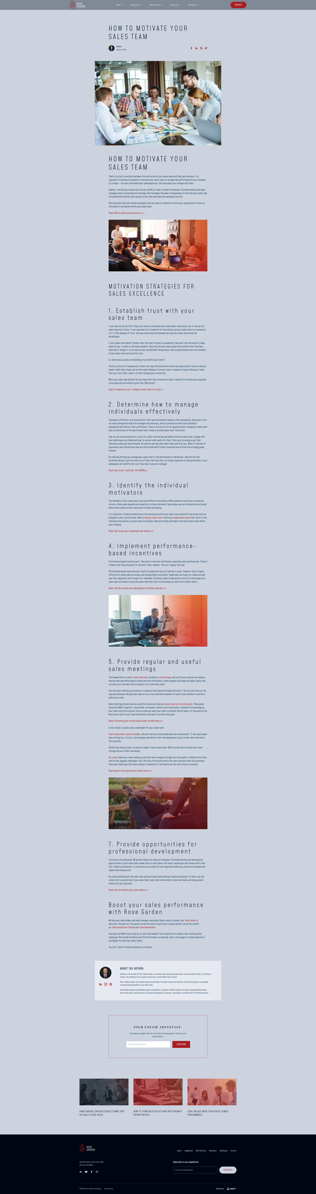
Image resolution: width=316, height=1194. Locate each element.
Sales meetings (141, 677)
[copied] (205, 48)
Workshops (192, 5)
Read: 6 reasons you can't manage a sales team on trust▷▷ (136, 389)
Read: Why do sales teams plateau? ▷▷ (127, 213)
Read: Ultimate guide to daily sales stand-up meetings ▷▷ (136, 721)
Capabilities (135, 5)
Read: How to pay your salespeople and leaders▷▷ (131, 531)
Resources (174, 5)
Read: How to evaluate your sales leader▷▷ (128, 890)
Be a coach (113, 757)
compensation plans (181, 517)
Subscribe (181, 1044)
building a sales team (152, 517)
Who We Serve (155, 5)
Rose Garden (190, 920)
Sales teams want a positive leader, (125, 734)
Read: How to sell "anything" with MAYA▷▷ (128, 470)
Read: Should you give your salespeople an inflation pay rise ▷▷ (138, 588)
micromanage (165, 677)
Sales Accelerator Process (123, 927)
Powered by (220, 1189)
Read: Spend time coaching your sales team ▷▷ (130, 771)
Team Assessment (147, 927)
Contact (233, 1150)
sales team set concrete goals (178, 704)
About (118, 5)
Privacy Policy (108, 1189)
